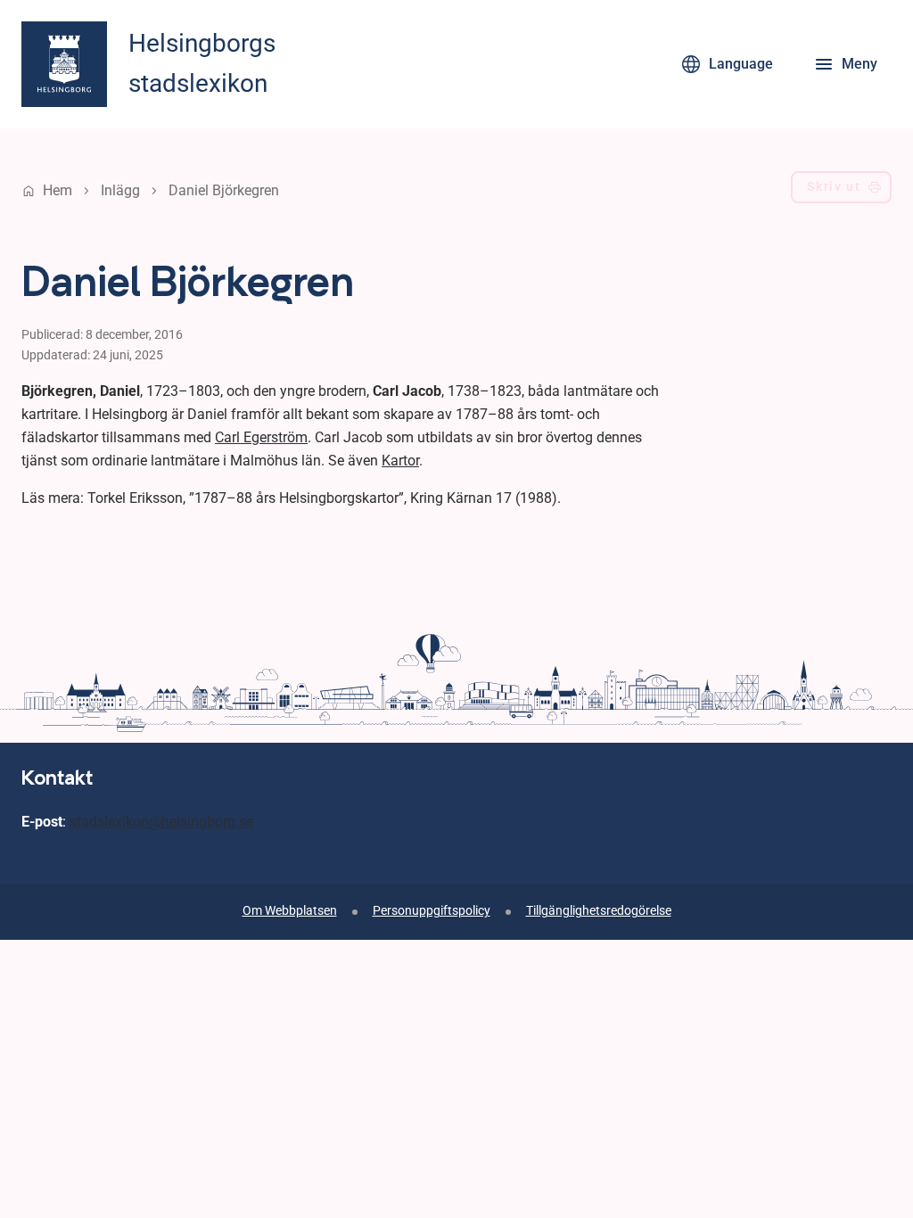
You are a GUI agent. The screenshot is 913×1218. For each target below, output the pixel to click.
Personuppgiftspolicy (431, 910)
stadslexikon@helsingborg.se (161, 821)
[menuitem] (841, 190)
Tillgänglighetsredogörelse (598, 910)
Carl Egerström (261, 437)
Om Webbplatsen (290, 910)
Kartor (400, 460)
